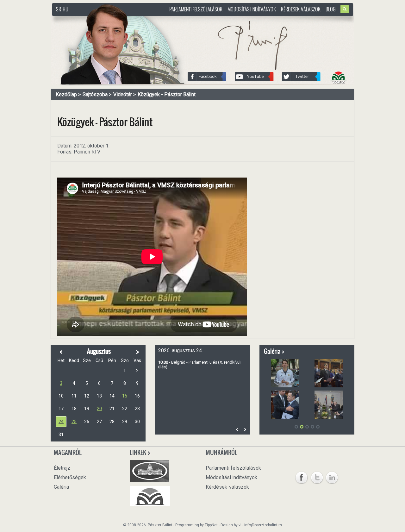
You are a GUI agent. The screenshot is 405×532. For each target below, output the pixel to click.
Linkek (138, 452)
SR (58, 9)
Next (245, 429)
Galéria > (274, 351)
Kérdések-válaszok (301, 9)
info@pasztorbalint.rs (263, 525)
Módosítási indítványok (251, 9)
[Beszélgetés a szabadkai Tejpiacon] (329, 405)
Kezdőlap (66, 94)
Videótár (122, 94)
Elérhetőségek (70, 477)
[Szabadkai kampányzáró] (285, 373)
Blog (331, 9)
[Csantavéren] (285, 405)
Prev (237, 429)
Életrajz (62, 468)
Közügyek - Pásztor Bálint (167, 94)
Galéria (61, 487)
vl (240, 525)
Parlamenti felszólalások (195, 9)
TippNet (211, 525)
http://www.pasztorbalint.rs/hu (103, 19)
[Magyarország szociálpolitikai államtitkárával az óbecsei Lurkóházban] (329, 373)
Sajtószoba (95, 94)
